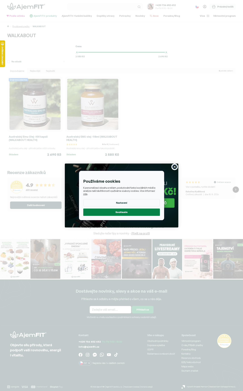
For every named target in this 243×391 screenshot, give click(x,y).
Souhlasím (121, 212)
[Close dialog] (174, 167)
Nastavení (121, 202)
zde (85, 194)
